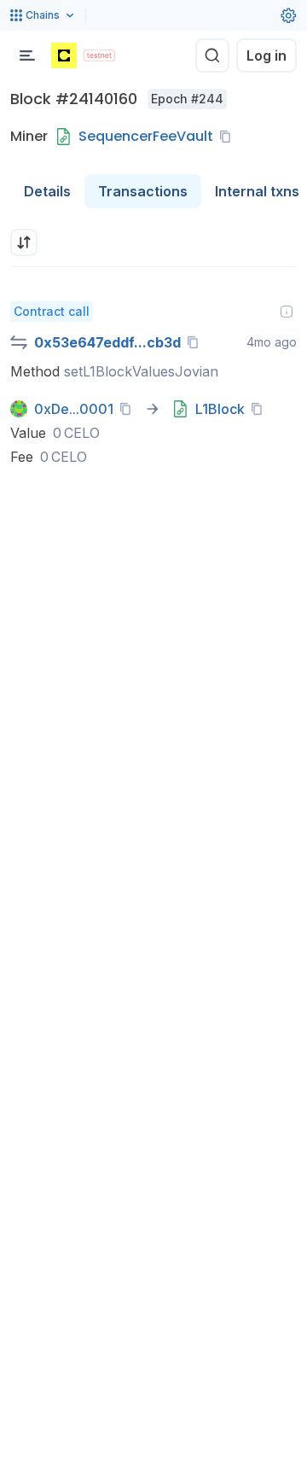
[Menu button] (27, 55)
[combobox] (24, 242)
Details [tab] (47, 191)
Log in (266, 55)
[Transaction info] (286, 311)
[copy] (228, 136)
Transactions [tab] (143, 191)
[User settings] (288, 15)
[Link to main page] (64, 55)
